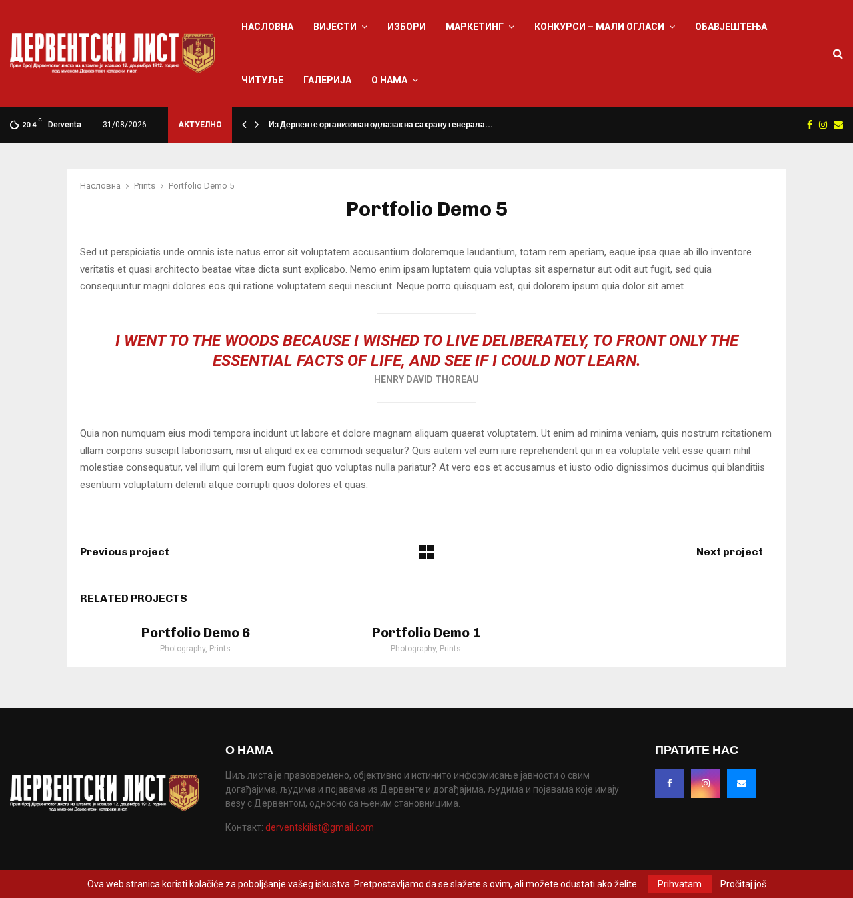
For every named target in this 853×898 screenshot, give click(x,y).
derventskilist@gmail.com (319, 827)
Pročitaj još (743, 884)
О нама (389, 80)
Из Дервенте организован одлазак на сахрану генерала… (381, 124)
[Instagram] (705, 783)
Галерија (327, 80)
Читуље (262, 80)
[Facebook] (669, 783)
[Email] (741, 783)
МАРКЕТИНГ (475, 26)
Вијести (335, 26)
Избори (406, 26)
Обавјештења (731, 26)
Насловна (267, 26)
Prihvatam (680, 884)
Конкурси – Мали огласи (599, 26)
